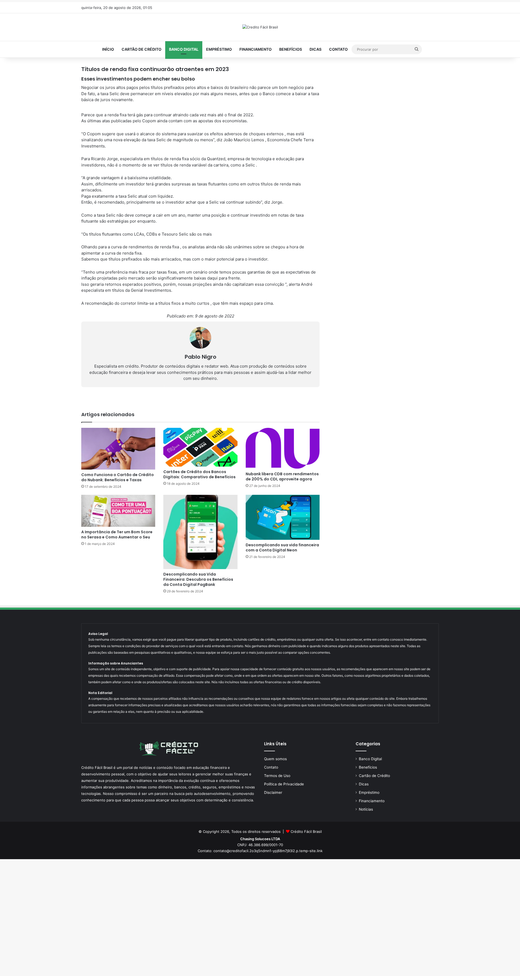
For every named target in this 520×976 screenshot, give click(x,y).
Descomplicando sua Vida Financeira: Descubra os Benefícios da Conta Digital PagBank (198, 579)
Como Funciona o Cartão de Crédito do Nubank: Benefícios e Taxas (117, 477)
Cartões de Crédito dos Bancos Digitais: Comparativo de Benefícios (199, 474)
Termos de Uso (277, 775)
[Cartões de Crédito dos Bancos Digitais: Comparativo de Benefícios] (200, 447)
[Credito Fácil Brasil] (260, 27)
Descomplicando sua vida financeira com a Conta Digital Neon (282, 547)
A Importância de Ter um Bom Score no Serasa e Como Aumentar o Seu (116, 534)
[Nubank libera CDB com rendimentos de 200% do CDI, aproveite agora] (283, 448)
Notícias (366, 809)
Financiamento (255, 49)
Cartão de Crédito (141, 49)
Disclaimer (273, 792)
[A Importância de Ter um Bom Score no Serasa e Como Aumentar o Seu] (118, 511)
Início (108, 49)
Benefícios (290, 49)
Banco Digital (184, 49)
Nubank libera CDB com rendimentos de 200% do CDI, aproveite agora (282, 476)
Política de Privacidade (284, 784)
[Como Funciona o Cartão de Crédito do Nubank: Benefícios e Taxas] (118, 449)
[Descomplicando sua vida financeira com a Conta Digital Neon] (283, 517)
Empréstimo (219, 49)
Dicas (315, 49)
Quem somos (275, 759)
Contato (338, 49)
